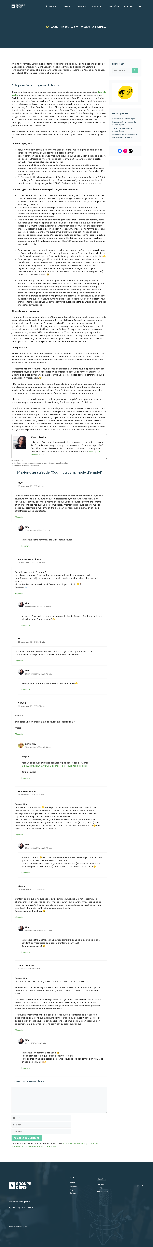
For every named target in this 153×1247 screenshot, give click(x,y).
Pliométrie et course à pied (124, 118)
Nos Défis (114, 6)
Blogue (68, 6)
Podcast (81, 6)
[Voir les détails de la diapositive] (125, 92)
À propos (51, 6)
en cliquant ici (96, 451)
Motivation (18, 460)
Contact (129, 6)
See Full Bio (36, 454)
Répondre (19, 517)
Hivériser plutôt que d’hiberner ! (27, 466)
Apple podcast (102, 1191)
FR (140, 6)
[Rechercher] (135, 70)
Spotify (99, 1188)
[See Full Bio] (43, 454)
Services (96, 6)
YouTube (100, 1184)
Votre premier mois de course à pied (122, 129)
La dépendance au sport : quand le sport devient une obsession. (41, 463)
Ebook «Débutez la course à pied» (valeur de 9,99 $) (124, 136)
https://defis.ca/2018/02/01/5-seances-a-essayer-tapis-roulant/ (55, 765)
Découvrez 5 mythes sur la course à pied (124, 123)
